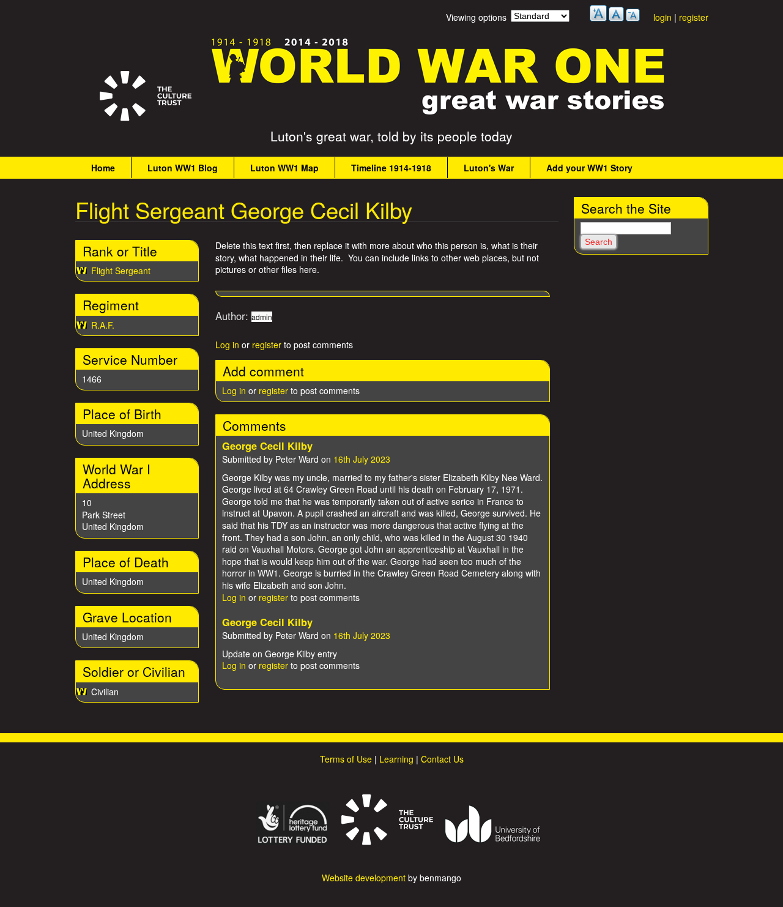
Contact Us (442, 759)
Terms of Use (346, 759)
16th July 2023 (361, 459)
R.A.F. (102, 325)
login (662, 17)
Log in (227, 344)
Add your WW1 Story (589, 168)
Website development (364, 878)
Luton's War (489, 168)
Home (103, 168)
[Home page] (438, 115)
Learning (396, 759)
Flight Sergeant (120, 270)
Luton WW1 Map (284, 168)
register (693, 17)
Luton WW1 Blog (182, 168)
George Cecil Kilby (267, 446)
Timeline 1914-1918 (391, 168)
